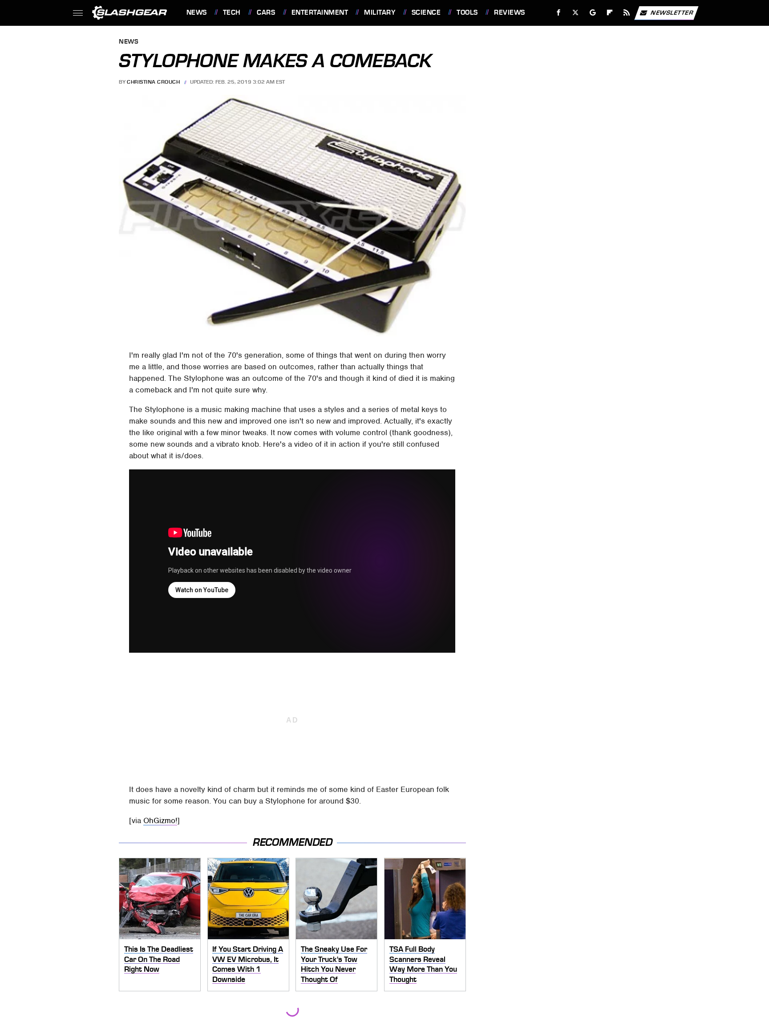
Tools (467, 12)
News (196, 12)
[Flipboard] (609, 13)
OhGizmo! (160, 820)
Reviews (509, 12)
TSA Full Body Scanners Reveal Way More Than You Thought (423, 964)
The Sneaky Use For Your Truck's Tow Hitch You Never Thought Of (334, 964)
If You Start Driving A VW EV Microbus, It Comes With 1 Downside (247, 964)
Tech (232, 12)
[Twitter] (575, 13)
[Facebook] (558, 13)
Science (426, 12)
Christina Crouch (153, 82)
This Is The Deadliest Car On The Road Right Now (158, 959)
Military (379, 12)
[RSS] (626, 13)
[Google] (592, 13)
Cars (266, 12)
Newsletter (672, 12)
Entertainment (319, 12)
